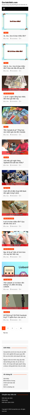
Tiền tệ (6, 32)
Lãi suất (6, 157)
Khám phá (6, 312)
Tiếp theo (5, 332)
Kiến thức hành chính (8, 402)
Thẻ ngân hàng (7, 279)
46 (21, 328)
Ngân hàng (6, 188)
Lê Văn (7, 38)
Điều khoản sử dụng (9, 380)
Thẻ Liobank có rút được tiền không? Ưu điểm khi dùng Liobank (14, 285)
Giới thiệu (6, 378)
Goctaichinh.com (10, 2)
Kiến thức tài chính (8, 93)
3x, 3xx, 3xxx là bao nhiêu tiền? (15, 36)
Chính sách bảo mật (9, 382)
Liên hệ (5, 385)
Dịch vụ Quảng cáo (8, 387)
